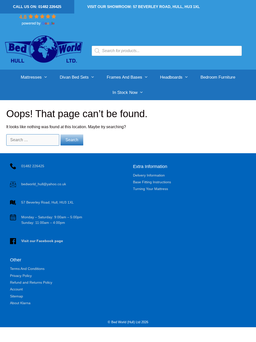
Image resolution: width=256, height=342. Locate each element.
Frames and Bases (124, 77)
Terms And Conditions (27, 269)
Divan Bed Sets (74, 77)
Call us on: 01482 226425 (37, 7)
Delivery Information (149, 175)
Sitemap (16, 296)
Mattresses (31, 77)
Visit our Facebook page (42, 241)
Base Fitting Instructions (152, 182)
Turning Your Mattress (150, 189)
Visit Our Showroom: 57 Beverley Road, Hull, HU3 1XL (143, 7)
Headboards (171, 77)
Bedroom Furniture (217, 77)
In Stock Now (125, 92)
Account (16, 289)
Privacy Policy (21, 276)
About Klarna (20, 303)
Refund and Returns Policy (31, 282)
